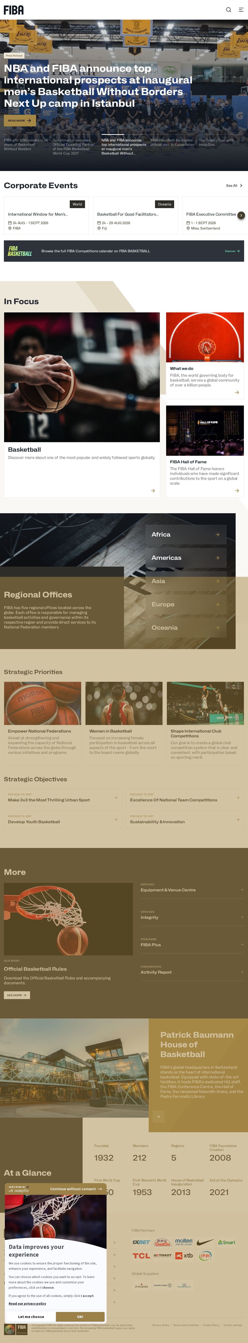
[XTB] (184, 1256)
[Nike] (205, 1242)
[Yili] (205, 1256)
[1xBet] (141, 1242)
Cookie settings (233, 1325)
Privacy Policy (161, 1325)
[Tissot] (162, 1256)
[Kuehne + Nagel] (162, 1285)
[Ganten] (162, 1242)
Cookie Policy (211, 1325)
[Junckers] (141, 1285)
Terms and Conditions (186, 1325)
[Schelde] (184, 1285)
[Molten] (184, 1242)
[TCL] (141, 1256)
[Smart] (226, 1242)
